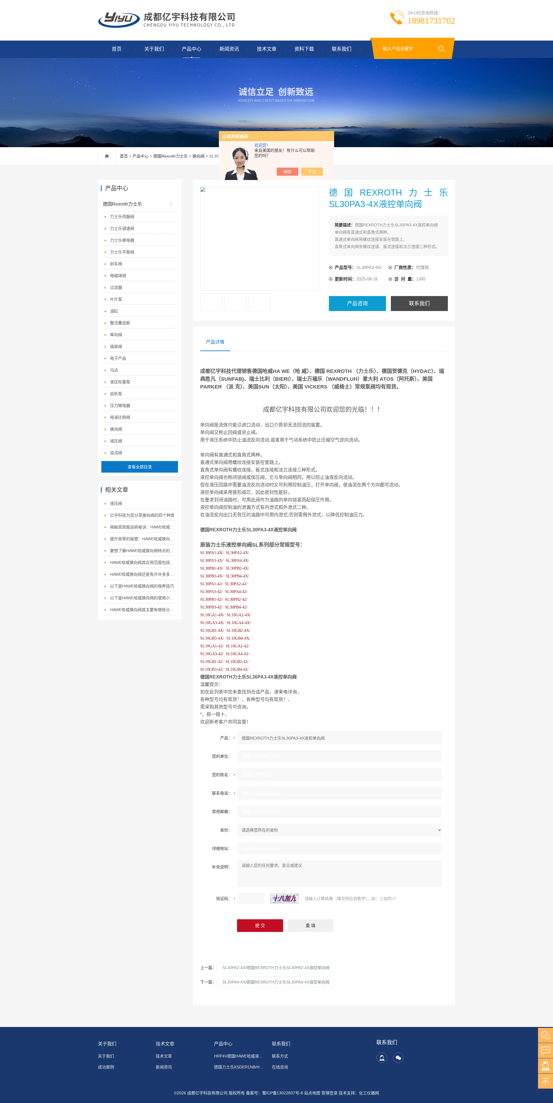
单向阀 (116, 334)
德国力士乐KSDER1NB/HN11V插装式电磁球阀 (239, 1067)
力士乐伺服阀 (122, 216)
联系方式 (280, 1056)
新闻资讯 (229, 49)
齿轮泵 (116, 393)
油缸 (114, 311)
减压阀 (116, 441)
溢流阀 (116, 452)
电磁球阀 (118, 275)
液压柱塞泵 (120, 382)
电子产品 (118, 358)
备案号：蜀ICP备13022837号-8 (274, 1093)
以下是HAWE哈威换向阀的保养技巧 (142, 586)
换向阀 (198, 156)
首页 (117, 49)
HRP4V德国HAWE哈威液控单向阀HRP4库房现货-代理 (239, 1056)
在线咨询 (280, 1067)
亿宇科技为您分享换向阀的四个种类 (142, 515)
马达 (114, 370)
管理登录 (329, 1093)
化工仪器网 (369, 1093)
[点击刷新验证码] (284, 898)
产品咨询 (357, 303)
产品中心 (191, 49)
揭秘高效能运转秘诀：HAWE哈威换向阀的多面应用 (142, 527)
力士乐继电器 (122, 240)
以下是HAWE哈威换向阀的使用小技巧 (142, 598)
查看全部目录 (140, 467)
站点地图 (312, 1093)
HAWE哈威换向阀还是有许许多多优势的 (142, 574)
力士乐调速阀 (122, 228)
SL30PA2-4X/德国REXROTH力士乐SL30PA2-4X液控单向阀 (275, 967)
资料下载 (304, 49)
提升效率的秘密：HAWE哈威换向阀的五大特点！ (142, 539)
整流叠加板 (120, 323)
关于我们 (154, 49)
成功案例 (106, 1067)
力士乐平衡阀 (122, 252)
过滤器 (116, 287)
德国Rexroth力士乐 (170, 156)
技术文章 (266, 49)
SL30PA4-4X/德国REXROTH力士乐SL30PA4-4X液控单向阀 (275, 982)
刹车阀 (116, 263)
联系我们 (341, 49)
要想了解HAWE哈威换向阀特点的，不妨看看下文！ (142, 550)
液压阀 (116, 503)
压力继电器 (120, 405)
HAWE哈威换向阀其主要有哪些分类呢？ (142, 609)
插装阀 (116, 346)
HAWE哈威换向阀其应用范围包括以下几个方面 (142, 562)
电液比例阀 (120, 417)
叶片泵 (116, 299)
